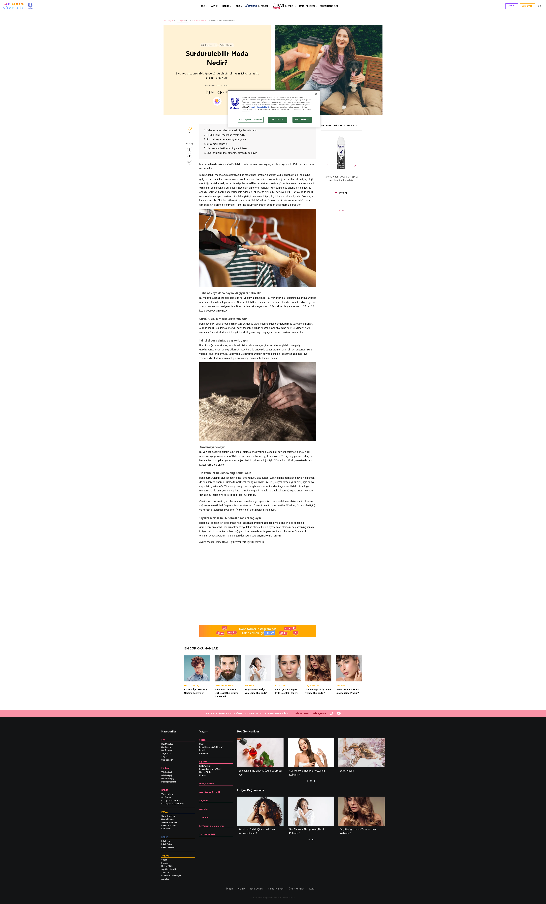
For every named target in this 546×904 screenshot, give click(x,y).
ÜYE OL (512, 6)
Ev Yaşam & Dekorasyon (211, 826)
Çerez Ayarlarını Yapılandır (250, 120)
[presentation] (328, 165)
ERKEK (289, 6)
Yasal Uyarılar (256, 888)
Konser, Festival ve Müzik (210, 769)
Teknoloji (204, 817)
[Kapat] (316, 94)
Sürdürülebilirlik (199, 20)
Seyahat (203, 800)
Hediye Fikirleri (167, 866)
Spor (201, 744)
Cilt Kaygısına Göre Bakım (172, 804)
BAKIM (225, 6)
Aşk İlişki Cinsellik (169, 869)
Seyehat (165, 872)
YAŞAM (263, 6)
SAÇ (203, 6)
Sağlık (164, 860)
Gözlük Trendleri (168, 825)
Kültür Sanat (204, 766)
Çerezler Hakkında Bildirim (259, 107)
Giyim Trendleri (168, 816)
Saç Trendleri (167, 760)
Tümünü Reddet (277, 120)
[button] (339, 210)
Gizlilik (241, 888)
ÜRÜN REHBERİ (307, 6)
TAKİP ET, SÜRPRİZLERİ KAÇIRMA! (309, 713)
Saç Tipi (164, 756)
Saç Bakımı (166, 753)
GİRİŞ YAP (527, 6)
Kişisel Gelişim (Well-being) (211, 747)
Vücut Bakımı (167, 794)
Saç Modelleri (167, 744)
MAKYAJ (214, 6)
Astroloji (165, 879)
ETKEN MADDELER (329, 6)
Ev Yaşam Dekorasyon (171, 876)
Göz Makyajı (166, 775)
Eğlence (164, 863)
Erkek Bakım (166, 844)
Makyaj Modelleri (168, 782)
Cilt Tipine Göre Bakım (171, 800)
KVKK (312, 888)
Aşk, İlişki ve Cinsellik (209, 792)
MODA (237, 6)
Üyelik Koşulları (296, 888)
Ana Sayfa (168, 20)
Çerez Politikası (276, 888)
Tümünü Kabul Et (302, 120)
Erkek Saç (165, 841)
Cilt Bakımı (166, 797)
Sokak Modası (226, 45)
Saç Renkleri (166, 750)
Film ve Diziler (205, 772)
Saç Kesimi (166, 747)
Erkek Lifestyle (167, 847)
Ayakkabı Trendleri (169, 822)
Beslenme (203, 753)
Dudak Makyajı (167, 778)
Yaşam (181, 20)
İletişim (229, 888)
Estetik (202, 750)
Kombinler (165, 829)
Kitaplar (202, 775)
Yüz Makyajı (166, 772)
